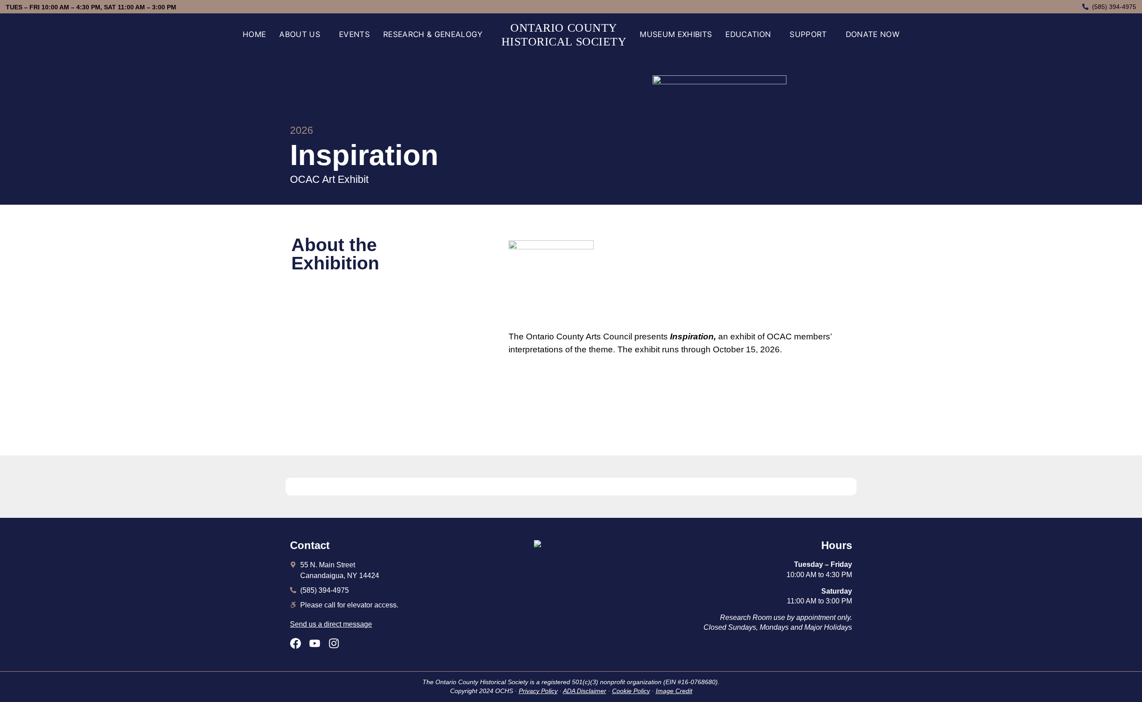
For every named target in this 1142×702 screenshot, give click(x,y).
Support (808, 34)
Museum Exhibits (676, 34)
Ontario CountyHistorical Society (563, 34)
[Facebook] (295, 643)
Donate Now (872, 34)
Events (354, 34)
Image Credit (674, 690)
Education (748, 34)
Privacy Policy (538, 690)
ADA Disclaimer (584, 690)
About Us (299, 34)
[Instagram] (333, 643)
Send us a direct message (331, 624)
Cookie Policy (631, 690)
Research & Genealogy (433, 34)
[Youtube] (314, 643)
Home (254, 34)
